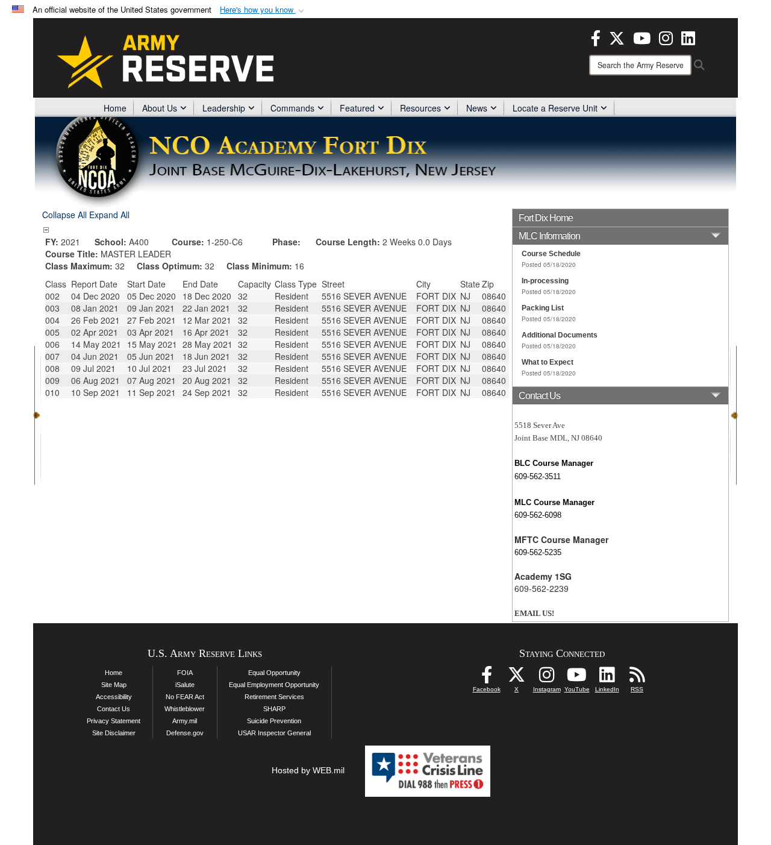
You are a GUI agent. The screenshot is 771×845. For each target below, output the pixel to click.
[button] (263, 10)
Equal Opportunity (274, 672)
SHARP (274, 708)
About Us (159, 108)
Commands (292, 108)
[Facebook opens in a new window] (596, 37)
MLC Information (549, 236)
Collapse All (64, 215)
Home (115, 108)
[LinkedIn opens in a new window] (688, 37)
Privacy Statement (113, 720)
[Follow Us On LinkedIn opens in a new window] (607, 678)
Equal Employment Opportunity (274, 684)
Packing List (543, 308)
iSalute (185, 684)
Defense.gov (185, 733)
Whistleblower (184, 708)
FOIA (185, 672)
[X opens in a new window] (617, 37)
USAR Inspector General (274, 733)
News (476, 108)
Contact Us (113, 708)
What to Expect (547, 362)
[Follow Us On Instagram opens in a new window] (547, 678)
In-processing (545, 281)
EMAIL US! (534, 613)
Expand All (109, 215)
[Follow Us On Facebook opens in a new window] (487, 678)
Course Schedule (551, 254)
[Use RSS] (637, 678)
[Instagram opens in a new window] (666, 37)
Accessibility (114, 696)
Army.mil (184, 720)
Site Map (113, 684)
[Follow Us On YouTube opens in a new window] (577, 678)
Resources (420, 108)
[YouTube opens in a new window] (642, 37)
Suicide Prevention (274, 720)
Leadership (223, 108)
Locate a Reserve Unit (555, 108)
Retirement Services (274, 696)
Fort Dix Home (546, 218)
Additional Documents (560, 335)
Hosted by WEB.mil (308, 770)
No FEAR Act (185, 696)
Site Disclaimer (114, 733)
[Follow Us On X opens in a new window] (517, 678)
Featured (357, 108)
